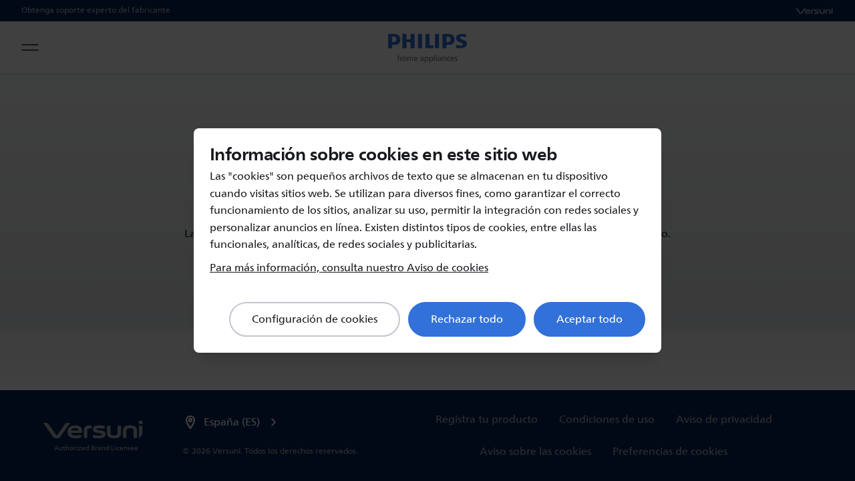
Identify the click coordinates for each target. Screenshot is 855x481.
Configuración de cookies (314, 319)
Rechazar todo (467, 319)
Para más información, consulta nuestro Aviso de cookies (349, 268)
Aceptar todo (589, 319)
